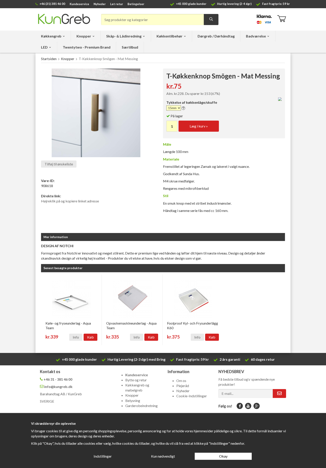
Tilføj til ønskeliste (59, 164)
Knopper (84, 36)
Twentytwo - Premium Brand (86, 47)
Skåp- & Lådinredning (123, 36)
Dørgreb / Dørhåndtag (216, 36)
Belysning (132, 400)
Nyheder (100, 4)
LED (44, 47)
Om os (181, 380)
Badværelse (256, 36)
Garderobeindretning (141, 405)
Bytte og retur (136, 380)
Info (76, 337)
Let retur (116, 4)
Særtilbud (130, 47)
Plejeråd (182, 386)
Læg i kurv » (199, 126)
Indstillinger (103, 456)
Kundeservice (79, 4)
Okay (223, 456)
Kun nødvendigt (163, 456)
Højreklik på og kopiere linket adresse (70, 201)
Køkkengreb (51, 36)
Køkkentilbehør (170, 36)
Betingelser (136, 4)
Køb (90, 337)
